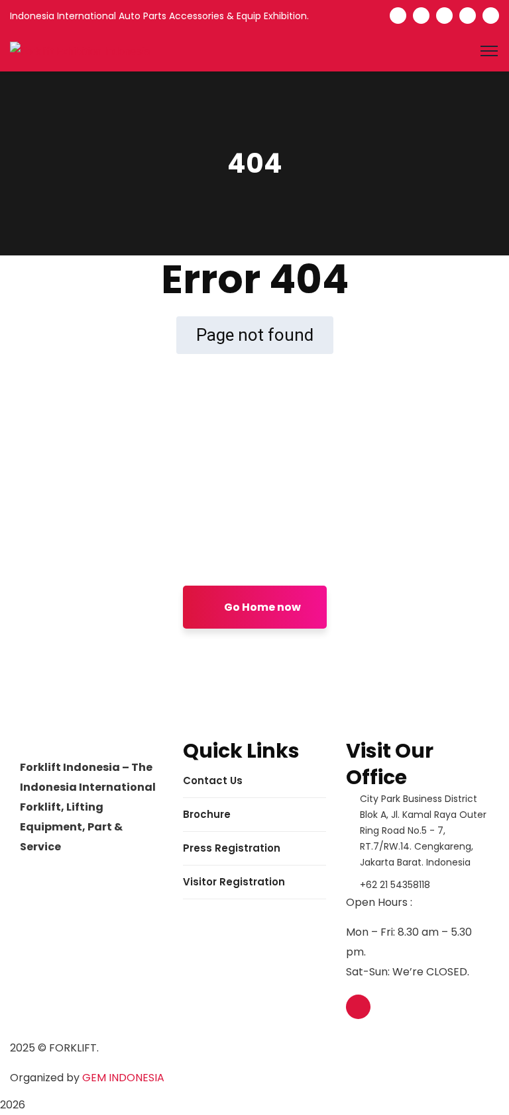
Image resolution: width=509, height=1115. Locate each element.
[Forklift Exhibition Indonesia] (80, 50)
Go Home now (261, 607)
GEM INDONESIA (123, 1077)
